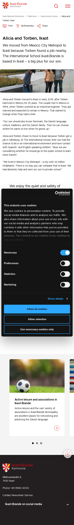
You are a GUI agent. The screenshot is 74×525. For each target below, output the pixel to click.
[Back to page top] (67, 454)
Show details (55, 298)
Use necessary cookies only (37, 329)
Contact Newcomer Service (18, 495)
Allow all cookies (37, 309)
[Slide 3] (41, 443)
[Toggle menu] (67, 6)
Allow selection (37, 319)
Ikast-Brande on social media (23, 504)
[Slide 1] (33, 443)
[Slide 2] (37, 443)
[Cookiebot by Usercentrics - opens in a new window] (55, 193)
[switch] (65, 263)
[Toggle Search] (56, 6)
